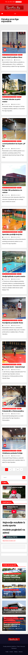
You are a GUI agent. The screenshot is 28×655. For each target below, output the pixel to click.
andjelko (18, 60)
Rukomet (20, 54)
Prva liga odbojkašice (13, 589)
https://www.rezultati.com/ (9, 540)
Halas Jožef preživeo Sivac (12, 57)
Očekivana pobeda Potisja (12, 453)
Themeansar (13, 648)
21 (17, 469)
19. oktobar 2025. (8, 60)
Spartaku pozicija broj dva (12, 234)
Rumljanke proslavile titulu (12, 323)
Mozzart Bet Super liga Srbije (14, 573)
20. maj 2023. (7, 148)
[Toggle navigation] (15, 14)
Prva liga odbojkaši (13, 607)
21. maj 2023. (7, 104)
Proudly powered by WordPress (9, 646)
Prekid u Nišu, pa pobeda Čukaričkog (12, 576)
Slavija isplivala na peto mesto (13, 276)
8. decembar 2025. (10, 579)
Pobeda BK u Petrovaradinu (13, 411)
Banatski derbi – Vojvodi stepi (13, 367)
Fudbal (5, 573)
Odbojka (6, 589)
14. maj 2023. (7, 325)
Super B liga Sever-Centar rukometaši (12, 622)
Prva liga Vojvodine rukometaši (9, 96)
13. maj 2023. (7, 413)
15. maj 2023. (7, 237)
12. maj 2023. (7, 455)
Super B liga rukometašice (9, 620)
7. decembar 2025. (10, 628)
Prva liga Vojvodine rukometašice (10, 54)
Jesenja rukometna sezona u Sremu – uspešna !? (12, 626)
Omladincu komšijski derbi (12, 593)
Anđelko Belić (16, 104)
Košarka (11, 651)
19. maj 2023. (7, 195)
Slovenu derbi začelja (12, 610)
